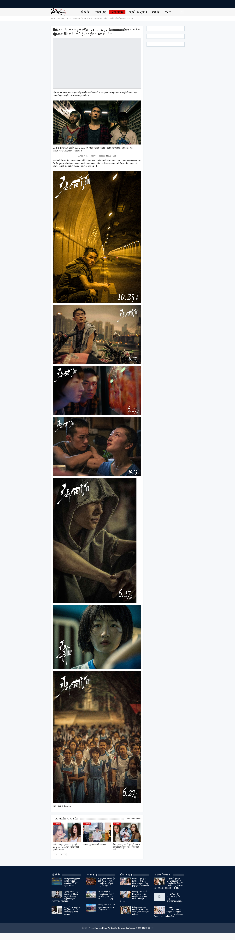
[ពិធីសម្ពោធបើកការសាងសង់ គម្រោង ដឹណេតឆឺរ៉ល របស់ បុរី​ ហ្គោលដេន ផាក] (91, 908)
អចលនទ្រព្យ (100, 12)
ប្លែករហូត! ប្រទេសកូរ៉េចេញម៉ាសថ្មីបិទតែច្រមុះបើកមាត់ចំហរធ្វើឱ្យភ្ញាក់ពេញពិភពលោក (72, 911)
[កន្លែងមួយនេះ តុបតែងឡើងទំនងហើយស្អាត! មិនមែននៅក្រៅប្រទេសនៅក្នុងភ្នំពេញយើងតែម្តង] (91, 881)
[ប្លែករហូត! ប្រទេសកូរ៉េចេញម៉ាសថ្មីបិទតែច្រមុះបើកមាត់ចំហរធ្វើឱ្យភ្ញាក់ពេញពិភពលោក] (57, 910)
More (168, 12)
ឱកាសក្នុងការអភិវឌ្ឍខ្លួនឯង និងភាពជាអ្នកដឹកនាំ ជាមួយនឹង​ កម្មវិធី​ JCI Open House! (72, 882)
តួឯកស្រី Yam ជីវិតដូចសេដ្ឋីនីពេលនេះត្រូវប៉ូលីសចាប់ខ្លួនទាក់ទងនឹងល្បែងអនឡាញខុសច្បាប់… (174, 898)
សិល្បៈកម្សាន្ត (117, 12)
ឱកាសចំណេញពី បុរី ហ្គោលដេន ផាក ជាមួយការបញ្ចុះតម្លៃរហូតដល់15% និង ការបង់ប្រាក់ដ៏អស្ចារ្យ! (106, 895)
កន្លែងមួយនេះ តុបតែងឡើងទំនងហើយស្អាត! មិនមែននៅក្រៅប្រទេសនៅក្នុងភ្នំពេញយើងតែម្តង (106, 882)
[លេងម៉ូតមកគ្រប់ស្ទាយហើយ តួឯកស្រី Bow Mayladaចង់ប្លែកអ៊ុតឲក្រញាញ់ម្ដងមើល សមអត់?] (67, 832)
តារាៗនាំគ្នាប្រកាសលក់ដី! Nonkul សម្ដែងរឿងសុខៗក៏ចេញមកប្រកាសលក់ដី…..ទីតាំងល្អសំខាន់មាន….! (133, 896)
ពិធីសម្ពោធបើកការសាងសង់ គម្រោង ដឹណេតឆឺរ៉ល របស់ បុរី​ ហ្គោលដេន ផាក (106, 907)
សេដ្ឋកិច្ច (156, 12)
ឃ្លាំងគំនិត (85, 12)
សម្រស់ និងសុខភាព (138, 12)
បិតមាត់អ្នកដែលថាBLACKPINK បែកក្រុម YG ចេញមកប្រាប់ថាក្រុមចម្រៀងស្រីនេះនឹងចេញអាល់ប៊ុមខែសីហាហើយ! (168, 912)
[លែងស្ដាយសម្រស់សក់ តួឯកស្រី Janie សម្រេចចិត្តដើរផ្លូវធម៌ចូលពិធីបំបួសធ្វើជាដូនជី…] (127, 832)
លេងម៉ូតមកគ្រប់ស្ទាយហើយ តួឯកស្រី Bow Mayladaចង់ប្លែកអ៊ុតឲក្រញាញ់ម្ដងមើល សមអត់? (140, 882)
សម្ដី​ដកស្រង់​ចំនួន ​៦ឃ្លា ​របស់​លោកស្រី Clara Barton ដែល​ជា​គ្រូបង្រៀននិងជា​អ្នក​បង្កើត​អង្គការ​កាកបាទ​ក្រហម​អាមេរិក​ (65, 896)
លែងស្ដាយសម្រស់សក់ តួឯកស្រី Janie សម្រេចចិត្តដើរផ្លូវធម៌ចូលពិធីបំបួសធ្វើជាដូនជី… (140, 911)
